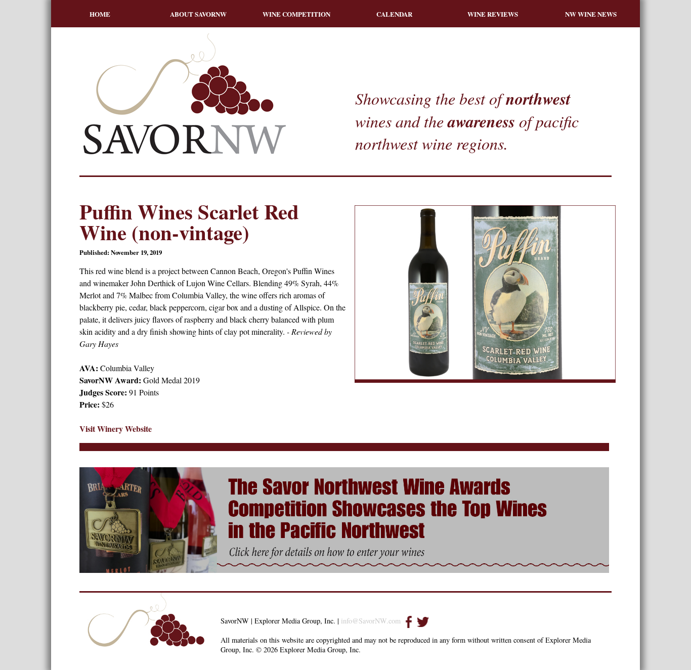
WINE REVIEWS (492, 14)
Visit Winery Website (115, 428)
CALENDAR (394, 14)
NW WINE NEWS (591, 14)
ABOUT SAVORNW (198, 14)
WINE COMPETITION (296, 14)
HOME (100, 14)
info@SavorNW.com (371, 621)
